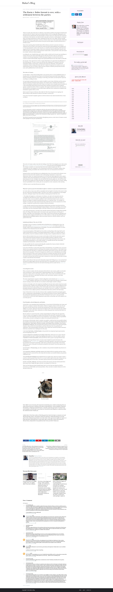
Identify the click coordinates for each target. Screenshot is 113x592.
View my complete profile (81, 130)
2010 (80, 114)
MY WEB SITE (40, 466)
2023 (80, 90)
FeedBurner (83, 166)
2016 (80, 103)
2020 (80, 96)
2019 (80, 97)
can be (61, 262)
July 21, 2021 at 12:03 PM (30, 571)
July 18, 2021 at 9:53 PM (30, 543)
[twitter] (73, 14)
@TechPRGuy (29, 539)
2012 (80, 111)
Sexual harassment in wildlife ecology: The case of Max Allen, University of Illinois (30, 483)
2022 (80, 92)
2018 (80, 99)
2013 (80, 109)
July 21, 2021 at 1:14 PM (30, 583)
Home (24, 9)
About (84, 590)
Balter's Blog (32, 590)
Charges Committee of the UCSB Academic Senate (36, 165)
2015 (80, 105)
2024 (80, 88)
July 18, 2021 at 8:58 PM (30, 537)
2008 (80, 118)
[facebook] (76, 14)
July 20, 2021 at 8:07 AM (30, 560)
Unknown (28, 553)
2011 (80, 113)
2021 (80, 94)
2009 (80, 116)
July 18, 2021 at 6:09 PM (30, 523)
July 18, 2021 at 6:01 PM (30, 513)
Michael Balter (26, 17)
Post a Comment (26, 585)
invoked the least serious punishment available (42, 225)
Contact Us (88, 590)
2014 (80, 107)
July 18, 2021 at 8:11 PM (30, 530)
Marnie (27, 545)
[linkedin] (80, 14)
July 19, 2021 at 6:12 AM (30, 556)
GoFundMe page (35, 341)
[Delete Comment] (35, 513)
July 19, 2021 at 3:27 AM (30, 551)
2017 (80, 101)
